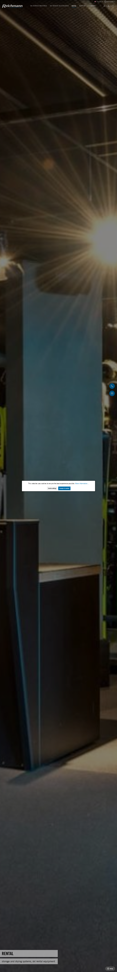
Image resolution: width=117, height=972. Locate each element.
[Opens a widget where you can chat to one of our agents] (110, 968)
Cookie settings (52, 488)
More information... (82, 483)
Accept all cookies (64, 488)
